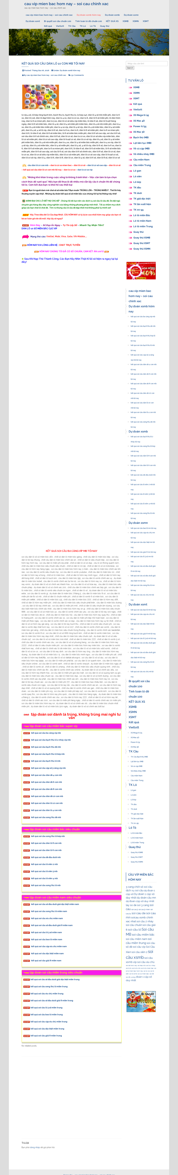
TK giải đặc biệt (141, 198)
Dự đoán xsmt (33, 21)
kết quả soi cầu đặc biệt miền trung (47, 1029)
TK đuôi (137, 193)
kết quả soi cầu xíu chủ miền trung (47, 993)
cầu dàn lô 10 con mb (38, 165)
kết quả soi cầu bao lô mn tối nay (143, 527)
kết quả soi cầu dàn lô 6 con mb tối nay (143, 464)
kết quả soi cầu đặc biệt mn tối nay (143, 541)
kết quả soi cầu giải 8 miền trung (46, 1036)
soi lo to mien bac (147, 968)
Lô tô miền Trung (143, 226)
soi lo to (128, 968)
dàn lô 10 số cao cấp (97, 165)
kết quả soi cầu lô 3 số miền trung (46, 1008)
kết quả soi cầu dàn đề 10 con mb (47, 796)
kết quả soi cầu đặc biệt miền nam (47, 953)
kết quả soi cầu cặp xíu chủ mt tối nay (142, 613)
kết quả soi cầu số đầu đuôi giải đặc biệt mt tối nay (143, 651)
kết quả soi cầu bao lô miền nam (46, 939)
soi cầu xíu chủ (145, 962)
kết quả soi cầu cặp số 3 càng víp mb (48, 768)
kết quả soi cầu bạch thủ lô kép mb (48, 754)
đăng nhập (35, 1147)
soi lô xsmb (133, 974)
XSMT (146, 21)
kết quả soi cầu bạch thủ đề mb (46, 747)
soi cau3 (134, 909)
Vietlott (60, 26)
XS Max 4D (139, 120)
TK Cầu (72, 26)
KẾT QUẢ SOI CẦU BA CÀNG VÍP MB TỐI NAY (71, 550)
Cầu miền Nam (141, 159)
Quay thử (104, 26)
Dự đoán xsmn (131, 15)
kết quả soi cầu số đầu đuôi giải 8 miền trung (52, 1000)
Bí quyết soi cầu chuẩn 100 (57, 21)
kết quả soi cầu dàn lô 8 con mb (46, 843)
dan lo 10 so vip (84, 170)
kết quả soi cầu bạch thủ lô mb (45, 761)
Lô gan (137, 170)
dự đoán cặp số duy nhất (140, 901)
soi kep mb (142, 965)
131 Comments (77, 75)
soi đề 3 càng (130, 977)
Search (130, 68)
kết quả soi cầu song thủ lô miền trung (49, 986)
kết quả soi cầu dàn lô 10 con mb (47, 803)
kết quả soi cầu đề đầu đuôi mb (46, 857)
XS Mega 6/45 (141, 115)
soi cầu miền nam (136, 938)
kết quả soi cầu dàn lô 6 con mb (46, 850)
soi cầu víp (139, 946)
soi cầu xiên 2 (139, 952)
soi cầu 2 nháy (145, 921)
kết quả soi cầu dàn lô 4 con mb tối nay (143, 411)
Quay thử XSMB (141, 237)
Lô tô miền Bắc (141, 215)
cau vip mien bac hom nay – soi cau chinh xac (66, 4)
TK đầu (137, 187)
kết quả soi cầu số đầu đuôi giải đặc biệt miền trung (55, 979)
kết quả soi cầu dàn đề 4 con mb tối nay (143, 363)
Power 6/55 (139, 126)
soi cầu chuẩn (134, 925)
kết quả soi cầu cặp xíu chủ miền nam (49, 946)
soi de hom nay (131, 965)
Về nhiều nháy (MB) (143, 154)
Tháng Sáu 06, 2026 (40, 70)
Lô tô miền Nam (142, 221)
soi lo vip (147, 971)
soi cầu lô (134, 929)
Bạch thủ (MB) (141, 137)
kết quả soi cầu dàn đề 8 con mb (46, 789)
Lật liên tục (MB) (142, 143)
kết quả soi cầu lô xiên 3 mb (44, 871)
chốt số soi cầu (143, 886)
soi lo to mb (136, 968)
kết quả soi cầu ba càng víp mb (46, 733)
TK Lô (83, 26)
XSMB (125, 21)
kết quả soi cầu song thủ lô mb (45, 885)
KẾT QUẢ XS (112, 21)
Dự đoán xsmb (112, 15)
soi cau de (139, 913)
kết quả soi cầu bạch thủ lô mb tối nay (143, 344)
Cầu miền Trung (142, 165)
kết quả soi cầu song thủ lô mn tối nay (143, 584)
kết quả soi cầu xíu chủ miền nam (47, 918)
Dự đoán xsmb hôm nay (89, 15)
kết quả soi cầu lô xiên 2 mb (44, 864)
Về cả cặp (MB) (141, 148)
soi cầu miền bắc (143, 934)
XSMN (136, 21)
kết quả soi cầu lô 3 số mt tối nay (143, 637)
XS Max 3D (139, 132)
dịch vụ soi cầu (134, 890)
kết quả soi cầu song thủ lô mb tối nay (143, 512)
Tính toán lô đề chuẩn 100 (88, 21)
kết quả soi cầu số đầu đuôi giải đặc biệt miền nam (55, 904)
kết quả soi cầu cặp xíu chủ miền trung (49, 1022)
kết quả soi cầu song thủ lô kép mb (48, 836)
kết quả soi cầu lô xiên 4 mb (44, 878)
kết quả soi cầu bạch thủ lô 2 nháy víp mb (51, 740)
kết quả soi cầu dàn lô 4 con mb (46, 810)
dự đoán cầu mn (146, 897)
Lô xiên (137, 176)
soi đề (151, 974)
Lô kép (137, 182)
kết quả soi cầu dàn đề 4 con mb (46, 775)
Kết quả (48, 26)
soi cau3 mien (144, 909)
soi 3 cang (143, 905)
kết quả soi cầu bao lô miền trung (47, 1014)
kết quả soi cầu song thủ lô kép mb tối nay (143, 445)
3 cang (130, 886)
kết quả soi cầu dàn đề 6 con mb (46, 782)
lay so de (131, 905)
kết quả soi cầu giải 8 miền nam (46, 960)
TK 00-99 (138, 209)
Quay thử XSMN (141, 248)
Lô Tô (93, 26)
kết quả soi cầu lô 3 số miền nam (46, 932)
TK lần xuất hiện (142, 204)
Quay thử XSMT (141, 243)
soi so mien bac (143, 974)
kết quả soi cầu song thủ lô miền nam (49, 911)
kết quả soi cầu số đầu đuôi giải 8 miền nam (52, 925)
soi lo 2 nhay (150, 965)
